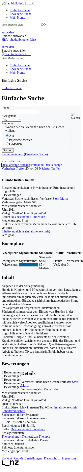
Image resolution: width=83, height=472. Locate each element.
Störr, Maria (60, 198)
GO (43, 24)
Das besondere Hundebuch (28, 216)
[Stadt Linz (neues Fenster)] (10, 465)
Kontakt (7, 458)
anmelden (8, 32)
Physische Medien (20, 140)
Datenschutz (52, 458)
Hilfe (5, 39)
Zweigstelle (9, 116)
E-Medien (15, 144)
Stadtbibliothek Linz (23, 39)
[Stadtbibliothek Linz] (16, 3)
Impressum (69, 458)
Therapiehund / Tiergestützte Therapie (26, 436)
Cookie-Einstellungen (28, 458)
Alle (12, 136)
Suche (5, 108)
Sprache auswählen (14, 36)
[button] (76, 116)
